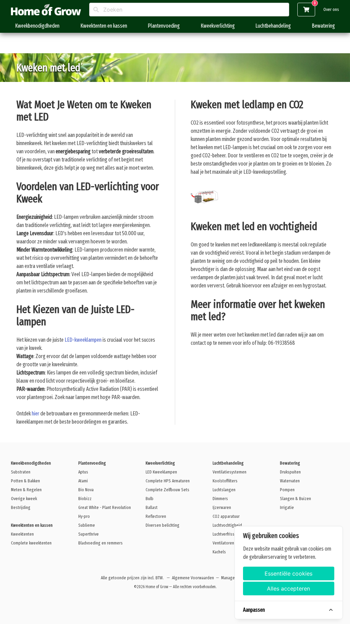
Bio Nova (86, 489)
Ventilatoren (223, 542)
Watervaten (290, 480)
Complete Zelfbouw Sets (167, 489)
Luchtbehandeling (273, 26)
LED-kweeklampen (83, 340)
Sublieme (86, 525)
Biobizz (85, 498)
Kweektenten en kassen (103, 26)
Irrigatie (287, 507)
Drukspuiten (290, 471)
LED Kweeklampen (161, 471)
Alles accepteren (288, 588)
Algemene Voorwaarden (193, 577)
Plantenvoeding (164, 26)
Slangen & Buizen (295, 498)
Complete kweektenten (31, 542)
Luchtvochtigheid (227, 525)
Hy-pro (84, 516)
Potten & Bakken (25, 480)
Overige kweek (24, 498)
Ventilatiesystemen (229, 471)
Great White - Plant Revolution (104, 507)
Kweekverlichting (218, 26)
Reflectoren (156, 516)
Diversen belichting (162, 525)
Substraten (20, 471)
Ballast (152, 507)
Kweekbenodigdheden (37, 26)
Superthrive (88, 534)
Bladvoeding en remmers (100, 542)
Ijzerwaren (222, 507)
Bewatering (323, 26)
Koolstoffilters (225, 480)
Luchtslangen (224, 489)
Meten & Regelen (26, 489)
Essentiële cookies (288, 573)
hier (35, 413)
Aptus (83, 471)
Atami (83, 480)
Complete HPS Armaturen (168, 480)
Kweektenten (22, 534)
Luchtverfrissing (226, 534)
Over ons (331, 9)
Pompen (287, 489)
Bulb (149, 498)
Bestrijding (20, 507)
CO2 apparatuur (226, 516)
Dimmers (220, 498)
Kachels (219, 551)
